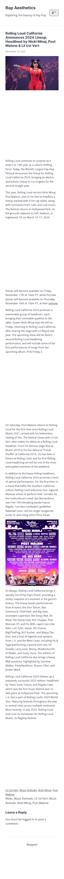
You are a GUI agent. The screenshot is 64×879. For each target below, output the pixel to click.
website (53, 303)
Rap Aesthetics (20, 7)
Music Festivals (23, 798)
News (8, 798)
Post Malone (40, 803)
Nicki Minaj (44, 790)
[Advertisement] (32, 124)
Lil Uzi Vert (11, 790)
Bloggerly (32, 844)
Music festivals (28, 790)
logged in (28, 819)
